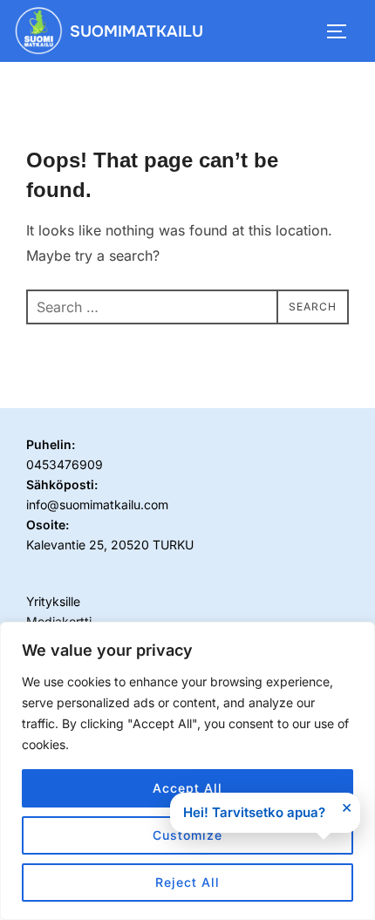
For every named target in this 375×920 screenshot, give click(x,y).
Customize (187, 835)
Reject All (187, 882)
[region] (187, 771)
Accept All (187, 787)
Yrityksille (53, 601)
